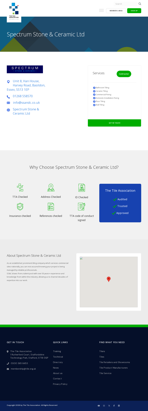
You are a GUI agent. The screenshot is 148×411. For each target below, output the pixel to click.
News (56, 367)
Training (57, 351)
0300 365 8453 (19, 363)
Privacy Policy (60, 384)
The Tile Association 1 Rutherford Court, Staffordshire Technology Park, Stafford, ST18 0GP (29, 354)
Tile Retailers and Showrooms (114, 362)
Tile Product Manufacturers (113, 367)
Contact (57, 378)
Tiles (101, 356)
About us (57, 373)
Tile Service (105, 373)
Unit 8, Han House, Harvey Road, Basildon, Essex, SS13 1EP (26, 85)
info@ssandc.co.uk (26, 103)
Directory (58, 362)
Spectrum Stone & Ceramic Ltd (26, 111)
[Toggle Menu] (101, 11)
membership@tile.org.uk (23, 368)
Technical (58, 356)
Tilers (102, 351)
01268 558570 (23, 96)
